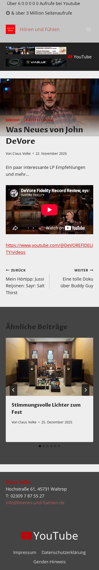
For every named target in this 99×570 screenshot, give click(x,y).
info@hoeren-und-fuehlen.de (35, 502)
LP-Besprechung (38, 120)
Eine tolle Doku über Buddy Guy (77, 278)
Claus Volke (21, 153)
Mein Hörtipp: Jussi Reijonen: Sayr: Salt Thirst (25, 281)
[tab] (40, 446)
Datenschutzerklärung (64, 552)
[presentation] (49, 367)
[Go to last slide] (13, 390)
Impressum (24, 552)
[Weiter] (85, 390)
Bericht (13, 120)
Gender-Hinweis (49, 561)
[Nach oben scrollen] (86, 562)
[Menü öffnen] (88, 29)
